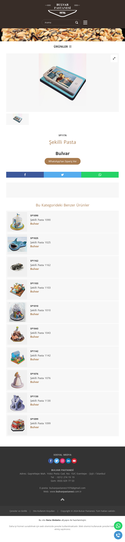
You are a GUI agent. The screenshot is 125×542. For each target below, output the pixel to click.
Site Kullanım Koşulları (44, 510)
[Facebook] (50, 460)
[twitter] (62, 175)
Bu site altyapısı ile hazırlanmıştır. (62, 520)
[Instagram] (62, 460)
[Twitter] (56, 460)
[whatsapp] (100, 175)
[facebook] (25, 175)
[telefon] (118, 535)
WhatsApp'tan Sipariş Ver (63, 161)
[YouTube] (74, 460)
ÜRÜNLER (61, 46)
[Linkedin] (68, 460)
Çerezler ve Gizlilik (18, 510)
